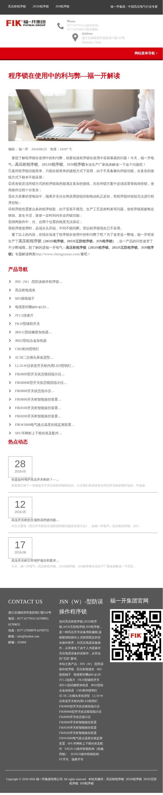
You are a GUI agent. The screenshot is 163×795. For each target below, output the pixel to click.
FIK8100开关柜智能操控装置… (38, 408)
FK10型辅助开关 (27, 323)
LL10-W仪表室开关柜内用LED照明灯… (44, 365)
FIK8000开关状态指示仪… (34, 391)
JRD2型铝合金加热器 (31, 340)
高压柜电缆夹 (25, 290)
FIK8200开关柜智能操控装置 (78, 733)
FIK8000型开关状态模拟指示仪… (40, 374)
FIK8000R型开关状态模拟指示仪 (80, 711)
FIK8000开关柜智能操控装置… (38, 399)
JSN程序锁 (62, 6)
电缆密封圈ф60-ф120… (32, 307)
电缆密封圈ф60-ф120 (87, 674)
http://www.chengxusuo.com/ (58, 254)
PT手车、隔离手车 (71, 759)
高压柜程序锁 (17, 6)
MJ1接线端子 (25, 298)
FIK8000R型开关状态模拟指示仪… (41, 382)
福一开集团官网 (129, 601)
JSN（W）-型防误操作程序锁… (38, 281)
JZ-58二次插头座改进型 (74, 695)
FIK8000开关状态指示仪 (75, 717)
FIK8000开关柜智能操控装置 (78, 722)
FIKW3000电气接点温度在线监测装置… (45, 424)
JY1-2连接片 (24, 315)
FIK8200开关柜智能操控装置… (38, 416)
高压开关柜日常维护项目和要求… (35, 560)
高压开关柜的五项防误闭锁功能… (35, 520)
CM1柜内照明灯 (27, 349)
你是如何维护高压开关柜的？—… (35, 479)
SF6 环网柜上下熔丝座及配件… (38, 433)
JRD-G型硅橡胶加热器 (73, 685)
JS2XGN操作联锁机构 (85, 754)
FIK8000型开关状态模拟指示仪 (79, 706)
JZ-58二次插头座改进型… (34, 357)
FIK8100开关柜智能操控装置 (78, 727)
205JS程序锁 (41, 6)
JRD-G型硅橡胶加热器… (33, 332)
